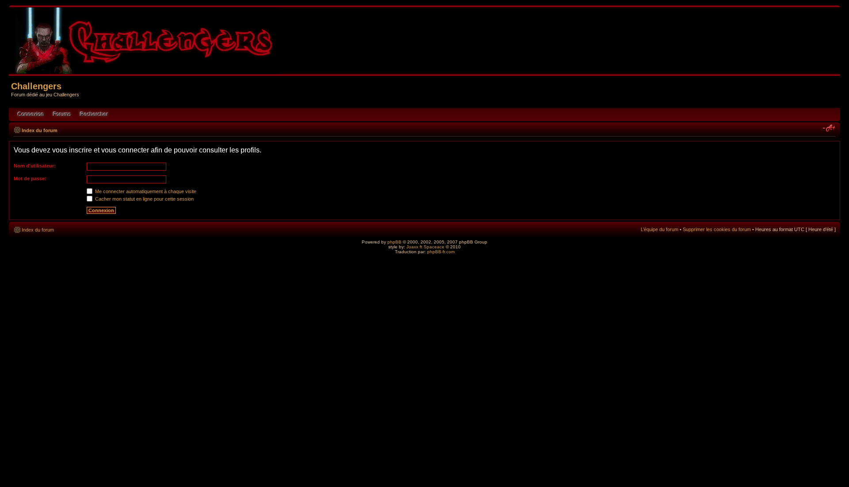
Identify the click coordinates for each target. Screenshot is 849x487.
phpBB (394, 242)
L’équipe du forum (659, 229)
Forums (62, 114)
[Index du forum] (149, 70)
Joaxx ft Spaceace (425, 246)
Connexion (31, 114)
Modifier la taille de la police (829, 129)
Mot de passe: (30, 178)
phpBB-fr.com (441, 251)
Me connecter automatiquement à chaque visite (145, 191)
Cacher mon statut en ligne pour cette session (144, 199)
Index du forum (39, 130)
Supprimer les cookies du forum (717, 229)
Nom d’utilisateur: (35, 165)
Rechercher (94, 114)
